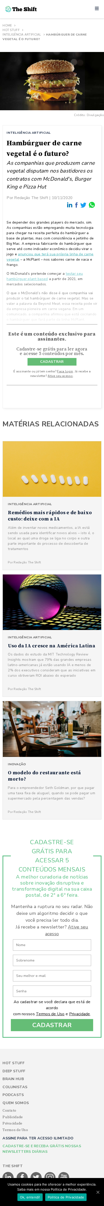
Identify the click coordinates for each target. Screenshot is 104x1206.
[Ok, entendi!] (97, 1192)
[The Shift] (21, 9)
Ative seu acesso (60, 376)
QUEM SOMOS (16, 1103)
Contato (9, 1110)
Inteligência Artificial (22, 35)
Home (7, 25)
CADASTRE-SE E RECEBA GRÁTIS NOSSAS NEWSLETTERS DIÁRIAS (42, 1149)
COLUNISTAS (15, 1087)
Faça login (65, 371)
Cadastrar (52, 1025)
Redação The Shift (31, 197)
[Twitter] (83, 205)
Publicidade (13, 1117)
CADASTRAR (52, 361)
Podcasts (13, 1094)
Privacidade (79, 1014)
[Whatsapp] (92, 205)
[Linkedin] (70, 205)
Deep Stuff (14, 1071)
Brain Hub (13, 1079)
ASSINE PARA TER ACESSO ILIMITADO (38, 1138)
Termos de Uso (50, 1014)
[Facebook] (76, 205)
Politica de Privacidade (66, 1197)
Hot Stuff (11, 30)
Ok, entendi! (30, 1197)
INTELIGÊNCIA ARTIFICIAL (28, 132)
